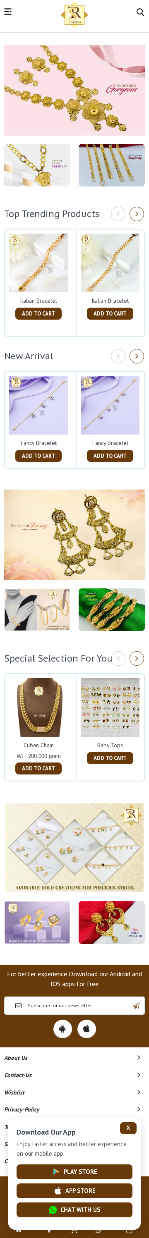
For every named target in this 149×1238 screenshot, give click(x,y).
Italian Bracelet (38, 300)
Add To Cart (38, 313)
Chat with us (80, 1210)
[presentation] (118, 214)
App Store (80, 1191)
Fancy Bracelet (39, 443)
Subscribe (136, 1005)
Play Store (80, 1172)
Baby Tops (110, 745)
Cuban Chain (39, 745)
